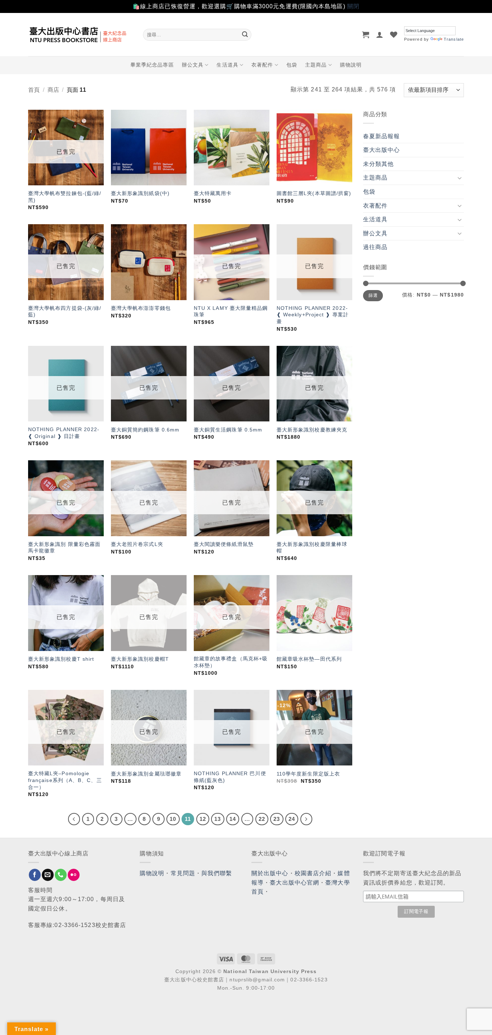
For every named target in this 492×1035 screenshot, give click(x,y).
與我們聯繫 (216, 873)
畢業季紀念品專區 (152, 65)
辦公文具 (192, 65)
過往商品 (375, 247)
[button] (366, 34)
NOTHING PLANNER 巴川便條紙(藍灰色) (230, 776)
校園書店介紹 (313, 873)
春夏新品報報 (381, 136)
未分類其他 (378, 164)
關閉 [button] (353, 6)
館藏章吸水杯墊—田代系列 (309, 659)
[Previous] (74, 819)
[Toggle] (459, 177)
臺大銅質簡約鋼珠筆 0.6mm (145, 430)
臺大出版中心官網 (294, 883)
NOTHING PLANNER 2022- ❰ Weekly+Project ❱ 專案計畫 (313, 314)
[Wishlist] (394, 34)
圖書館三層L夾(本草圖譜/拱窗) (314, 193)
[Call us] (61, 875)
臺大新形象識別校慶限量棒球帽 (312, 547)
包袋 (291, 65)
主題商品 (316, 65)
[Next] (306, 819)
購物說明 (351, 65)
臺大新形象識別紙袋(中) (140, 193)
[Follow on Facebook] (35, 875)
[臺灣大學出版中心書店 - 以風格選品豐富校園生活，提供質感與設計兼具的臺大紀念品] (80, 34)
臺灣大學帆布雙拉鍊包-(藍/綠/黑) (65, 196)
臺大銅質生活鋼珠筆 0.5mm (228, 430)
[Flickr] (74, 875)
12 (203, 819)
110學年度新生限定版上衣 (308, 774)
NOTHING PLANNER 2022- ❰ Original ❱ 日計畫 (63, 432)
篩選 (372, 295)
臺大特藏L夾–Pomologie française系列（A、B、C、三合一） (65, 780)
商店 (53, 90)
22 (262, 819)
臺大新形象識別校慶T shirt (61, 659)
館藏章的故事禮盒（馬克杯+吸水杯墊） (231, 662)
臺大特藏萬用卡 (213, 193)
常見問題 (183, 873)
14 (232, 819)
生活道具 (227, 65)
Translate (454, 39)
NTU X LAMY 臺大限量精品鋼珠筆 (231, 311)
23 (276, 819)
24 (292, 819)
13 (217, 819)
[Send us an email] (48, 875)
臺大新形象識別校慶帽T (140, 659)
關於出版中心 (270, 873)
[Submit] (245, 34)
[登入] (380, 34)
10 (173, 819)
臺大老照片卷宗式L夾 (137, 544)
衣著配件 (262, 65)
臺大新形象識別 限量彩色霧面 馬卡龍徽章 (64, 547)
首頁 (34, 90)
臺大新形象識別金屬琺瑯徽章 (146, 774)
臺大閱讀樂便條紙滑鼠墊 (224, 544)
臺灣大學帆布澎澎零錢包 (141, 308)
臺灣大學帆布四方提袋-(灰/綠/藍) (65, 311)
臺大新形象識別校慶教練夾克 (312, 430)
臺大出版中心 (381, 150)
